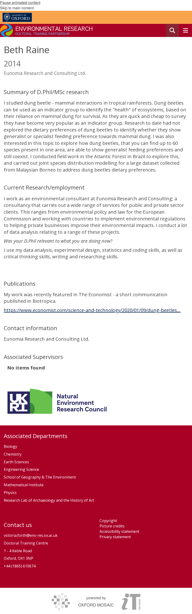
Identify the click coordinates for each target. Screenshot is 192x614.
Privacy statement (115, 536)
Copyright (108, 520)
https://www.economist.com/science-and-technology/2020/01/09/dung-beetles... (92, 310)
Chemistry (13, 454)
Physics (11, 492)
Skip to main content (17, 8)
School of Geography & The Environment (40, 477)
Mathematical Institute (24, 484)
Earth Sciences (16, 461)
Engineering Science (21, 469)
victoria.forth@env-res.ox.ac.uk (31, 535)
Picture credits (112, 526)
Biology (10, 446)
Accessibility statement (119, 531)
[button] (172, 30)
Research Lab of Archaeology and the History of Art (49, 500)
